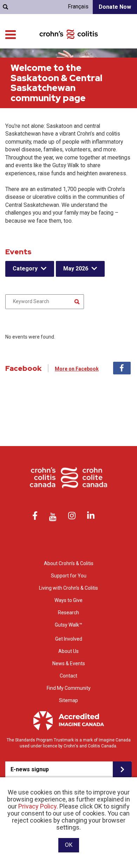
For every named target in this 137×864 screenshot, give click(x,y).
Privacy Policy (37, 806)
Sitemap (68, 700)
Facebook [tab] (122, 368)
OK (68, 845)
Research (68, 612)
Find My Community (69, 688)
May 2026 (75, 268)
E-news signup (30, 769)
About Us (68, 651)
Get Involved (68, 639)
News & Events (68, 663)
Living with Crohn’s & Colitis (68, 588)
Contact (68, 676)
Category (25, 268)
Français (78, 6)
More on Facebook (77, 369)
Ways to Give (68, 600)
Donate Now (115, 7)
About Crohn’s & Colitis (68, 563)
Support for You (68, 575)
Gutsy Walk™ (68, 625)
